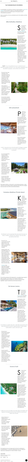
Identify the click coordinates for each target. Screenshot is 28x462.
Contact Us (12, 461)
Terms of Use (8, 461)
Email (1, 457)
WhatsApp (4, 457)
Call (7, 457)
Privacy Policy (5, 461)
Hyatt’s (3, 65)
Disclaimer (2, 461)
